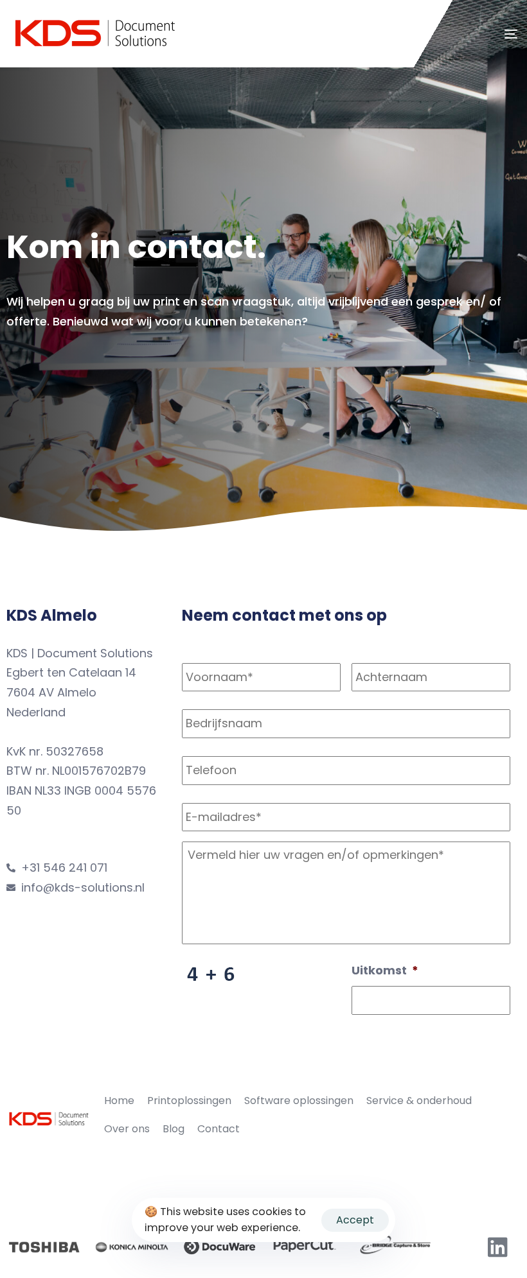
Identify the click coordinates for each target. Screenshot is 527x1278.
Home (119, 1100)
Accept (355, 1220)
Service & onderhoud (419, 1100)
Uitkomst (385, 970)
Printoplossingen (189, 1100)
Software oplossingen (298, 1100)
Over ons (127, 1128)
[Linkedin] (498, 1246)
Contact (218, 1128)
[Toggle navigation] (432, 33)
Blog (173, 1128)
